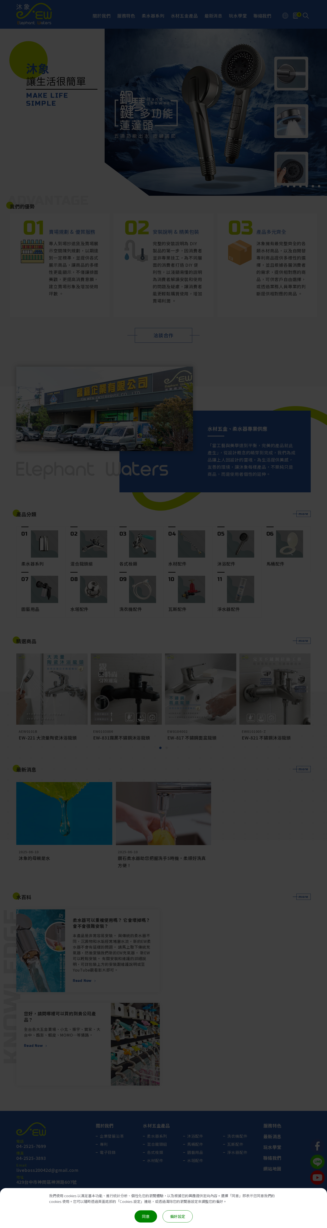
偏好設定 (177, 1216)
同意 (146, 1216)
